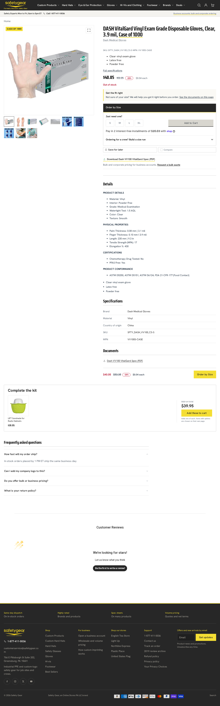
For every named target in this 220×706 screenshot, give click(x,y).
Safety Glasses (53, 651)
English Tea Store (120, 635)
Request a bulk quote (168, 164)
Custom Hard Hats (55, 640)
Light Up (115, 640)
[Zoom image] (89, 30)
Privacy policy (151, 661)
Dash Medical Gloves (114, 40)
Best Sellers (51, 671)
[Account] (206, 5)
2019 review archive (155, 651)
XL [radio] (139, 123)
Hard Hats (67, 5)
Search (213, 695)
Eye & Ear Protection (89, 5)
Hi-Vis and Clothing (131, 5)
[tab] (9, 121)
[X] (23, 681)
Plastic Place (117, 651)
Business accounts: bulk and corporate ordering (194, 13)
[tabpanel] (49, 70)
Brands (167, 5)
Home (7, 21)
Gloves (111, 5)
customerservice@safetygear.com (21, 650)
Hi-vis (48, 661)
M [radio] (120, 123)
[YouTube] (31, 681)
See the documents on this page (196, 97)
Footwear (152, 5)
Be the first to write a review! (110, 568)
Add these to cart (196, 413)
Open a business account (91, 635)
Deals (179, 5)
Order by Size (205, 374)
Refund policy (151, 656)
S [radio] (110, 123)
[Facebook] (7, 681)
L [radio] (129, 123)
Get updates (206, 637)
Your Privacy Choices (155, 666)
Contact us (150, 640)
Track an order (152, 646)
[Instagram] (15, 681)
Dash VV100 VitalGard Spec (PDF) (125, 360)
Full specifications (112, 70)
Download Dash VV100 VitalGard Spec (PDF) (131, 159)
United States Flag (120, 656)
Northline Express (120, 646)
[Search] (199, 5)
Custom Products (47, 5)
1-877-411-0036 (16, 641)
